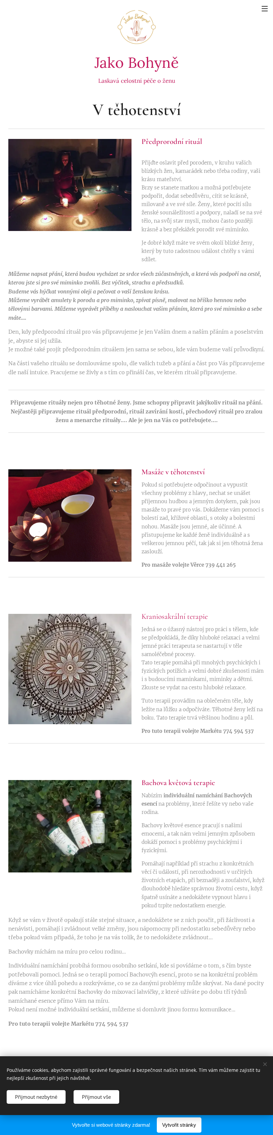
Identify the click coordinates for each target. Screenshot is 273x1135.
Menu (264, 8)
